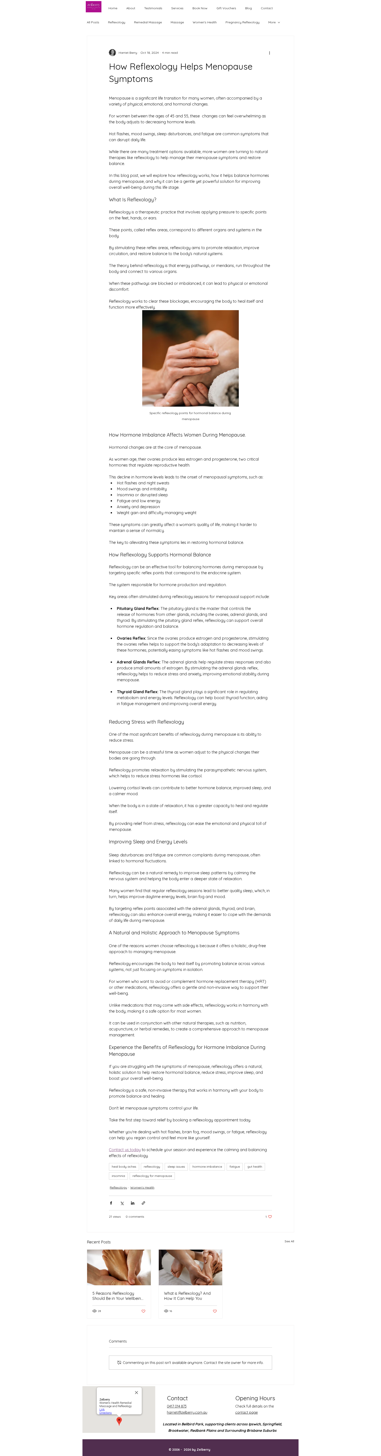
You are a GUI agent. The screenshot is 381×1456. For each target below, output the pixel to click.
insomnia (118, 1176)
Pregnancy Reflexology (243, 22)
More (272, 22)
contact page (246, 1412)
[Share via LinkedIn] (133, 1203)
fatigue (235, 1167)
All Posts (93, 22)
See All (289, 1241)
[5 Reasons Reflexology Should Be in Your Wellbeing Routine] (119, 1267)
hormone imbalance (207, 1167)
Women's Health (205, 22)
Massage (177, 22)
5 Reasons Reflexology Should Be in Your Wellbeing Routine (117, 1296)
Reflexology (116, 22)
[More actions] (269, 52)
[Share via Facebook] (111, 1203)
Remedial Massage (148, 22)
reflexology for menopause (152, 1176)
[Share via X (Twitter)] (122, 1203)
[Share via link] (143, 1203)
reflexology (152, 1167)
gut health (254, 1167)
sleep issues (176, 1167)
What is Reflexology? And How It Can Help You (187, 1296)
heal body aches (124, 1167)
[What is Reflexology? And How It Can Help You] (190, 1267)
